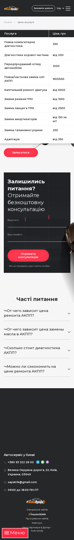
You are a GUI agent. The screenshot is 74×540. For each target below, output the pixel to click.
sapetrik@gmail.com (22, 482)
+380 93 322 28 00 (21, 462)
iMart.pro (37, 522)
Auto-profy (37, 530)
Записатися (20, 152)
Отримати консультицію (28, 255)
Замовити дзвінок (43, 8)
